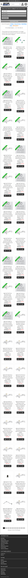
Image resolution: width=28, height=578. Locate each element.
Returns (2, 555)
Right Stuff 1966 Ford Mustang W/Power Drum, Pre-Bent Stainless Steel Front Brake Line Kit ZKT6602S (20, 129)
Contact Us (18, 0)
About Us (2, 544)
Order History (3, 570)
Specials (2, 562)
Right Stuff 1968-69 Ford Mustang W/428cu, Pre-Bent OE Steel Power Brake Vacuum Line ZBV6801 (7, 511)
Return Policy (3, 539)
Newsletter (3, 572)
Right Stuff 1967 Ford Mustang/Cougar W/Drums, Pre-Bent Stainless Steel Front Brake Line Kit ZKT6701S (7, 296)
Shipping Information (5, 540)
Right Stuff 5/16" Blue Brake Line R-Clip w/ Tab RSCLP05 (7, 102)
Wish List (2, 571)
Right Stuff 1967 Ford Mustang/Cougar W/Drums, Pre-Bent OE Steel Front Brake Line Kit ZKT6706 (8, 241)
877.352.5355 (11, 0)
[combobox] (14, 11)
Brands (2, 559)
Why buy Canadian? (4, 543)
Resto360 (2, 538)
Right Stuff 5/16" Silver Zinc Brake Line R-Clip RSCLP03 (7, 48)
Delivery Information (4, 546)
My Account (3, 568)
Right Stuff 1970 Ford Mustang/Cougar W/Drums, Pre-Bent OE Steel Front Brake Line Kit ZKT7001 (8, 186)
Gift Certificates (4, 561)
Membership (3, 574)
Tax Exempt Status (4, 542)
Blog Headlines (4, 563)
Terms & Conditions (4, 548)
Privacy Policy (3, 547)
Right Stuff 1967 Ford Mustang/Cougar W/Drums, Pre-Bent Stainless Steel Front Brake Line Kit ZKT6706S (7, 158)
